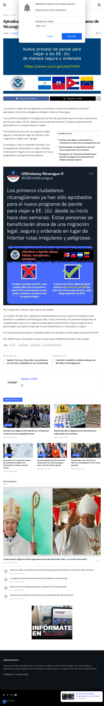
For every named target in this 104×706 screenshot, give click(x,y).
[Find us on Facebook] (4, 695)
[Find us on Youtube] (15, 695)
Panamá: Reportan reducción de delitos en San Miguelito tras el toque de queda (85, 462)
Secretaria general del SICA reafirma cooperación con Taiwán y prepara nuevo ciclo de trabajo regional (51, 462)
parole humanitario (52, 345)
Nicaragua (35, 345)
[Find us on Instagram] (11, 695)
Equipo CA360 (18, 33)
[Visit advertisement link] (52, 622)
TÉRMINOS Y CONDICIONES (15, 674)
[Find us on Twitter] (7, 695)
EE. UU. (13, 345)
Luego (50, 36)
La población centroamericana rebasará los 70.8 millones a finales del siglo (38, 578)
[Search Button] (99, 5)
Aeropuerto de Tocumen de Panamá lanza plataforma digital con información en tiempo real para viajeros (77, 157)
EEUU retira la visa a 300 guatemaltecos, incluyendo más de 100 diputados (38, 586)
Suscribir (71, 36)
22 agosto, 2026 (11, 437)
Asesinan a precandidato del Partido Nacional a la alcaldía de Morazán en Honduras (41, 595)
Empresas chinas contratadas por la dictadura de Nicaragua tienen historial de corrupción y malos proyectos (52, 570)
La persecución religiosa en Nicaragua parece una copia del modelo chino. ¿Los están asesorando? (45, 559)
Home (5, 15)
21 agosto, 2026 (11, 471)
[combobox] (42, 26)
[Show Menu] (4, 5)
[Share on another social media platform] (98, 98)
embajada (23, 345)
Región (13, 15)
